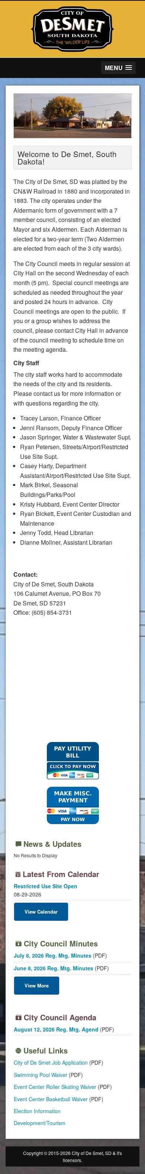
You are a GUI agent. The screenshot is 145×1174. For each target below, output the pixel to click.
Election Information (37, 1111)
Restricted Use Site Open (45, 886)
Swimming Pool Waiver (40, 1074)
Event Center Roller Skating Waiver (55, 1086)
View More (37, 985)
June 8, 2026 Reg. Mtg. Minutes (53, 968)
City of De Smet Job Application (51, 1062)
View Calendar (41, 911)
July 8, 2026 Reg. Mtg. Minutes (52, 955)
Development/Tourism (39, 1123)
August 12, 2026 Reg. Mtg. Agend (56, 1029)
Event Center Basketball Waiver (51, 1099)
